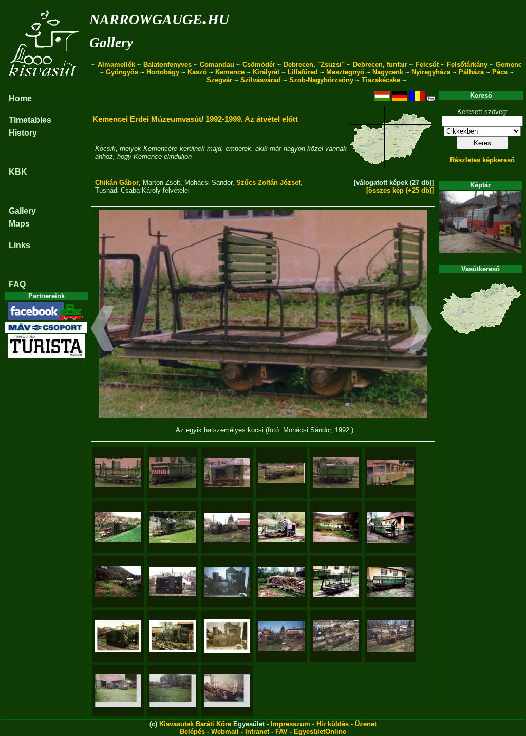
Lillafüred (303, 72)
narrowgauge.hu (159, 17)
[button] (102, 329)
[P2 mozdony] (118, 636)
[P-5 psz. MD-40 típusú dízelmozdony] (227, 582)
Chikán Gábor (117, 182)
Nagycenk (387, 72)
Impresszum (290, 724)
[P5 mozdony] (227, 636)
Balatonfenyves (167, 64)
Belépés (192, 731)
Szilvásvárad (260, 80)
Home (20, 98)
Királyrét (266, 72)
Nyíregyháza (430, 72)
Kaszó (197, 72)
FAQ (17, 284)
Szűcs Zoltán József (268, 182)
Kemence (230, 72)
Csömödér (258, 64)
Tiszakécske (381, 80)
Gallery (111, 42)
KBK (18, 171)
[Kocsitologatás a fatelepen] (390, 527)
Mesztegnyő (345, 72)
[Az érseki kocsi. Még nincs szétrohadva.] (172, 472)
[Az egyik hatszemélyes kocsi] (118, 472)
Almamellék (116, 64)
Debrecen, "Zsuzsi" (314, 64)
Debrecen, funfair (380, 64)
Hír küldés (332, 724)
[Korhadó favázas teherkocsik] (118, 581)
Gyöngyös (122, 72)
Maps (19, 223)
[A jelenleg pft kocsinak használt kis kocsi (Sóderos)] (336, 472)
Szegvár (219, 80)
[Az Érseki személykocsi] (390, 582)
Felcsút (427, 64)
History (23, 132)
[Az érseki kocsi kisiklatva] (281, 636)
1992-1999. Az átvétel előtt (251, 119)
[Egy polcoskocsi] (227, 690)
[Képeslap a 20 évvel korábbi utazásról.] (172, 527)
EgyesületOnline (320, 731)
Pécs (500, 72)
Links (19, 245)
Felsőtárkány (467, 64)
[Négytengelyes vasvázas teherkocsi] (390, 636)
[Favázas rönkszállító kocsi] (336, 635)
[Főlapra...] (45, 83)
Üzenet (366, 724)
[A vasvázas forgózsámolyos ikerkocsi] (281, 473)
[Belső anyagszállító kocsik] (281, 582)
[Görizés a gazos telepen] (172, 690)
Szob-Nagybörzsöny (321, 80)
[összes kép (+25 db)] (400, 190)
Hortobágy (162, 72)
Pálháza (471, 72)
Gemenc (509, 64)
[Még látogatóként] (118, 690)
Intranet (257, 731)
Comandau (217, 64)
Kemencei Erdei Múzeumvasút (146, 119)
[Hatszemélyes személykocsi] (336, 581)
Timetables (30, 120)
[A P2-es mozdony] (227, 472)
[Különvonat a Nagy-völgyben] (118, 527)
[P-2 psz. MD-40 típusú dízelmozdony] (172, 581)
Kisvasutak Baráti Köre (195, 724)
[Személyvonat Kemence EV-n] (227, 527)
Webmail (225, 731)
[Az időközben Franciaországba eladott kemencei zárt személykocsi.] (390, 472)
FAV (281, 731)
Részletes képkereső (482, 160)
